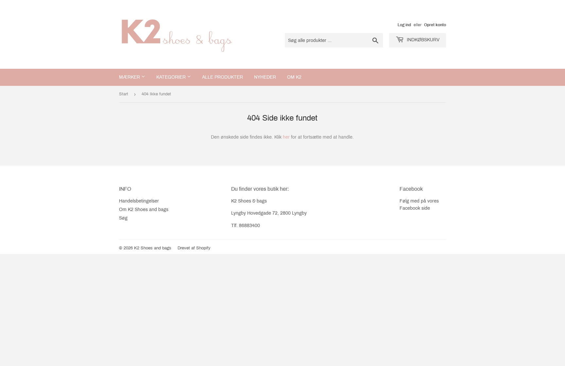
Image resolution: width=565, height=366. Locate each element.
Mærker (130, 77)
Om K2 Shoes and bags (143, 209)
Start (123, 94)
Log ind (404, 25)
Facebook (410, 208)
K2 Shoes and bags (152, 248)
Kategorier (171, 77)
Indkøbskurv (422, 39)
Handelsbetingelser (139, 201)
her (286, 137)
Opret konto (435, 25)
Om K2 (294, 77)
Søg (123, 218)
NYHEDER (265, 77)
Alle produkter (222, 77)
